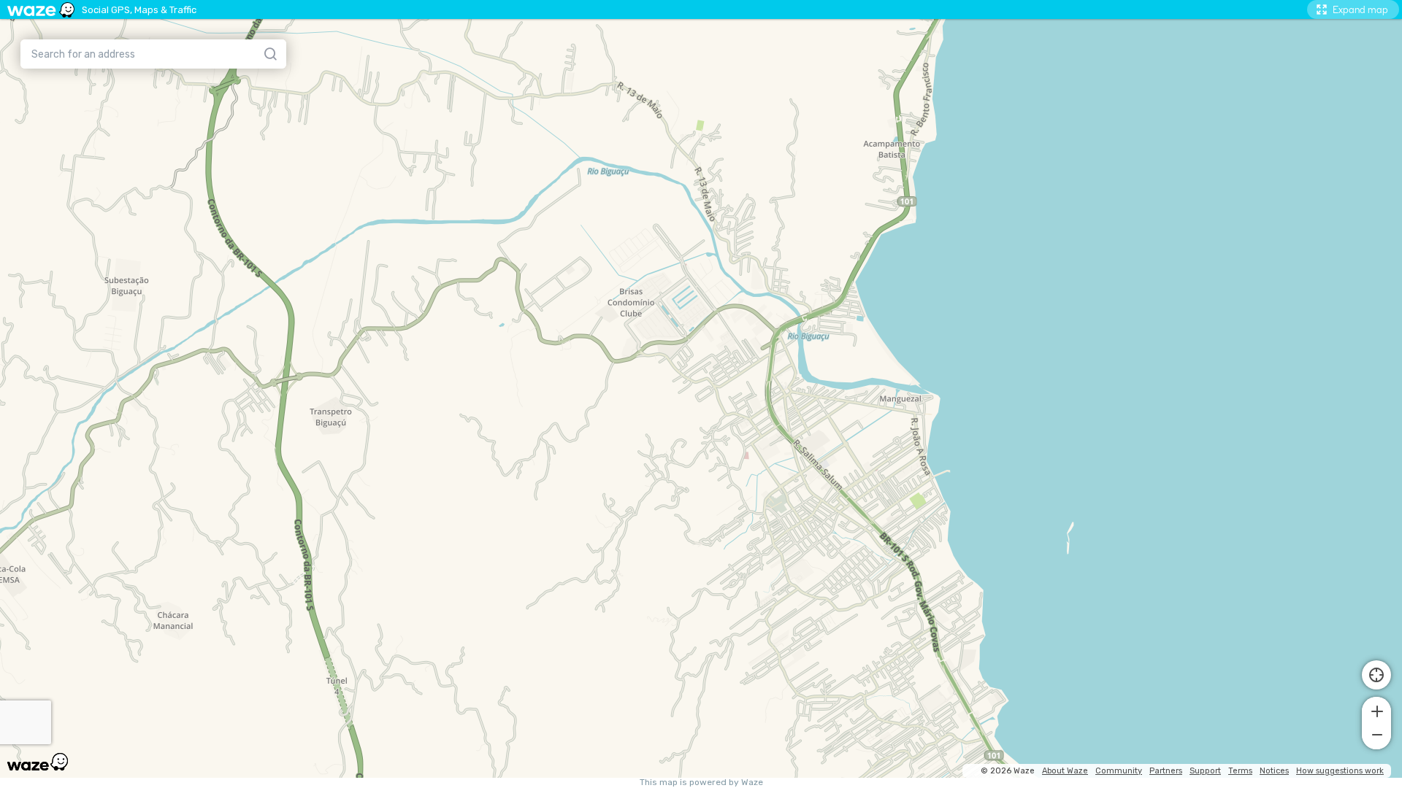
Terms (1240, 771)
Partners (1165, 771)
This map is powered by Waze (701, 782)
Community (1118, 771)
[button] (1376, 710)
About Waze (1065, 771)
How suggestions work (1340, 771)
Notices (1274, 771)
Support (1205, 771)
